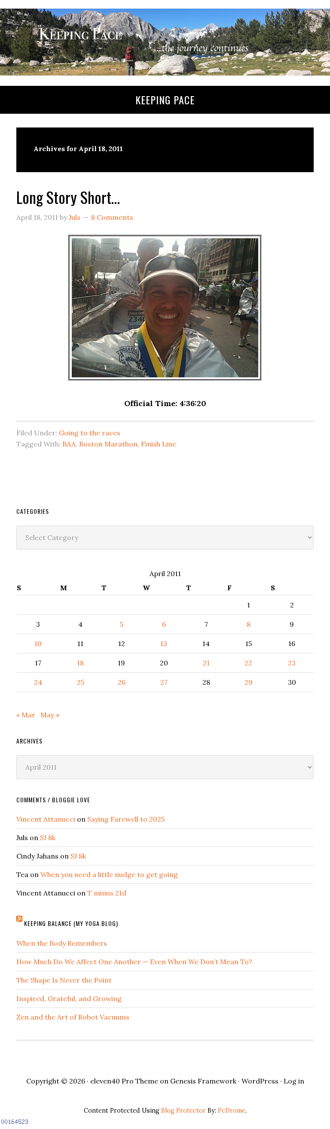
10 (38, 643)
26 (121, 682)
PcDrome (231, 1110)
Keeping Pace (165, 99)
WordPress (259, 1081)
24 (38, 682)
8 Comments (112, 217)
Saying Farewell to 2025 (126, 819)
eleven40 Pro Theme (124, 1081)
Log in (294, 1081)
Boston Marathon (108, 444)
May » (49, 714)
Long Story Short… (68, 196)
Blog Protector (183, 1110)
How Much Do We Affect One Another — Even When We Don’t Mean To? (134, 961)
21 (206, 663)
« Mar (25, 714)
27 (164, 682)
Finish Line (158, 444)
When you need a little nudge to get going (109, 874)
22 (248, 663)
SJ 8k (47, 837)
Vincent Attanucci (45, 819)
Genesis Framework (203, 1081)
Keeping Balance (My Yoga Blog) (71, 923)
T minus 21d (106, 893)
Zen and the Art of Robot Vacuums (72, 1017)
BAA (69, 444)
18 (80, 663)
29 (248, 682)
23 (292, 663)
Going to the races (89, 432)
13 (163, 643)
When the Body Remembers (61, 943)
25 (80, 682)
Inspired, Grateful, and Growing (69, 998)
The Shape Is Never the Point (64, 980)
